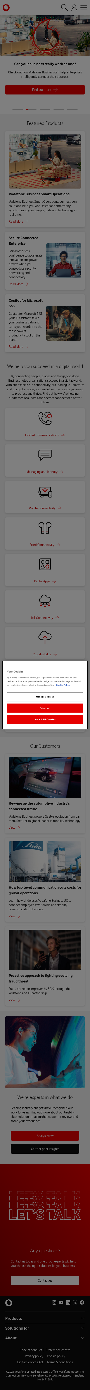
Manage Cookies (45, 696)
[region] (45, 695)
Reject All (45, 708)
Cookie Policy (63, 685)
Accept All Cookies (45, 719)
